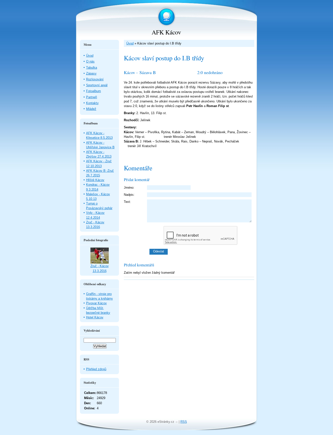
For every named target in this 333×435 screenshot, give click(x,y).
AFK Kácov (166, 32)
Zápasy (91, 73)
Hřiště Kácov (95, 180)
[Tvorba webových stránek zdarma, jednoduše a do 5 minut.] (177, 422)
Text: (127, 202)
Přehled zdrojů (96, 369)
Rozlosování (95, 79)
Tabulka (91, 67)
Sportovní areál (97, 85)
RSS (183, 422)
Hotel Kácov (94, 317)
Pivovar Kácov (96, 303)
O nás (90, 61)
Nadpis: (129, 194)
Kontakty (92, 103)
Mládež (91, 109)
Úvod (130, 43)
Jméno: (129, 187)
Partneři (91, 97)
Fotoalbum (93, 91)
